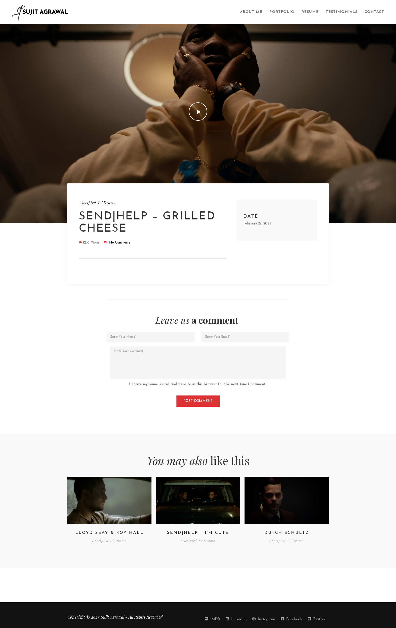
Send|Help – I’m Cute (198, 533)
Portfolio (281, 12)
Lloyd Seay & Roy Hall (109, 533)
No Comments (119, 242)
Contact (374, 12)
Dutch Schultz (286, 533)
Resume (310, 12)
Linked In (239, 619)
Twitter (319, 619)
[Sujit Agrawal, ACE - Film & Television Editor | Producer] (122, 12)
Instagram (266, 619)
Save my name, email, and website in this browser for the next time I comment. (200, 384)
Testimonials (342, 12)
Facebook (294, 619)
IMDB (215, 619)
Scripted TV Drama (98, 202)
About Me (251, 12)
